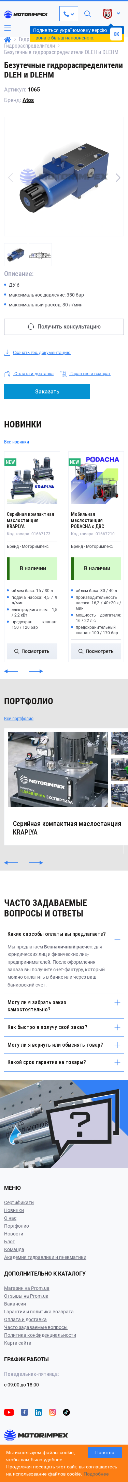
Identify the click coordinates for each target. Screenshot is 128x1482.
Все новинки (16, 441)
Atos (28, 100)
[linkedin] (38, 1411)
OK (116, 34)
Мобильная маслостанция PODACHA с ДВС (87, 520)
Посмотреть (35, 651)
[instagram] (52, 1411)
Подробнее (96, 1474)
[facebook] (24, 1411)
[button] (118, 177)
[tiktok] (66, 1411)
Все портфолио (18, 718)
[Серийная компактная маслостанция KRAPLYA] (32, 479)
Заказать (47, 391)
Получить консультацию (69, 326)
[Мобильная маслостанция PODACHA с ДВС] (96, 479)
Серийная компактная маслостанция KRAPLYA (30, 520)
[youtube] (9, 1411)
